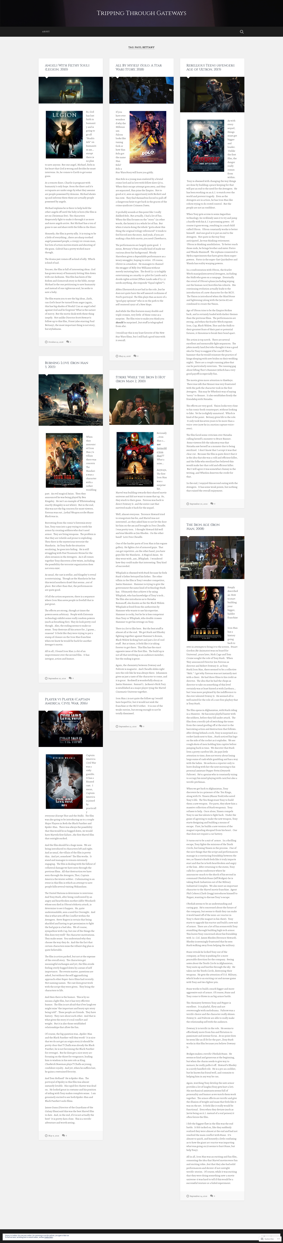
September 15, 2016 (127, 726)
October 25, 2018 (55, 342)
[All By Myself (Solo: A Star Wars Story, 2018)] (141, 90)
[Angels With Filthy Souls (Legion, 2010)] (71, 90)
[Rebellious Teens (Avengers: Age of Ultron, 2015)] (212, 94)
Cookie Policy (48, 1237)
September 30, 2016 (199, 503)
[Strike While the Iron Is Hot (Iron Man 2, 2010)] (141, 407)
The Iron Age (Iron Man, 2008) (203, 527)
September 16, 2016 (57, 678)
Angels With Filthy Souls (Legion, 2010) (67, 67)
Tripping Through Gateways (141, 13)
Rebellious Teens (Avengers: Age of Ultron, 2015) (210, 67)
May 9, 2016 (53, 1135)
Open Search (242, 32)
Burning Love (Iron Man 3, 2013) (66, 365)
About (46, 31)
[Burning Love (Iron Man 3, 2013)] (71, 400)
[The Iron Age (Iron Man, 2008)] (212, 557)
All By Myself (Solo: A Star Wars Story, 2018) (139, 67)
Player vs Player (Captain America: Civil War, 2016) (67, 701)
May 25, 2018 (125, 356)
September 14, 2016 (198, 1196)
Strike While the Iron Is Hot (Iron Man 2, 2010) (141, 379)
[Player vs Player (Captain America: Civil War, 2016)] (71, 729)
